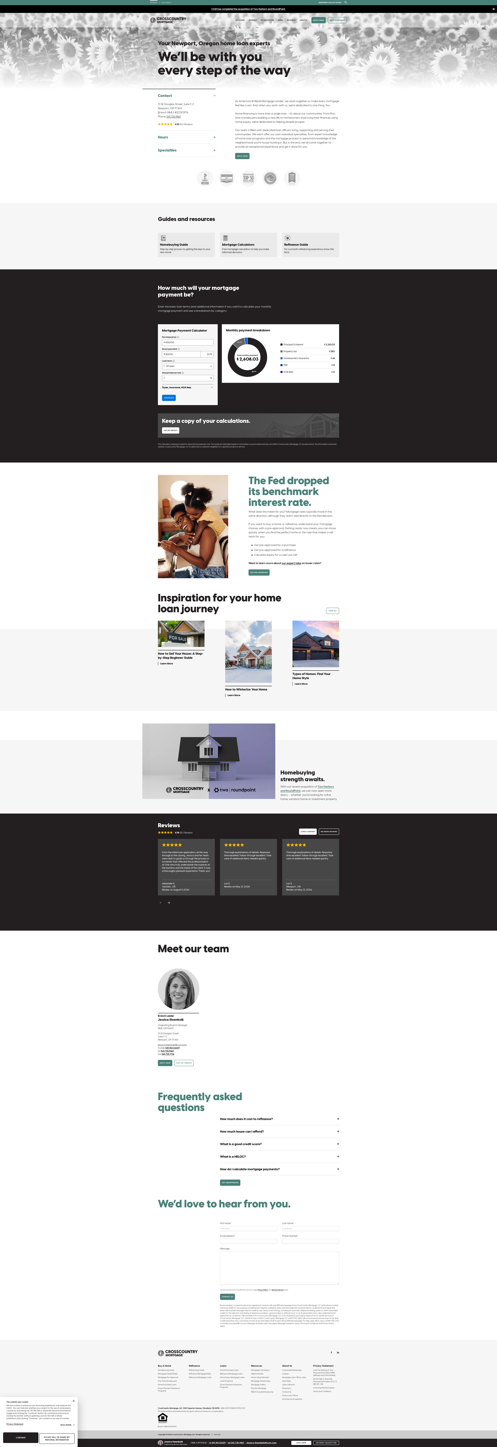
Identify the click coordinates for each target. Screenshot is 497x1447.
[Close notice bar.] (493, 9)
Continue (21, 1438)
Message (224, 1248)
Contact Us (286, 1392)
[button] (186, 95)
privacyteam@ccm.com (237, 1323)
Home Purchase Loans (167, 1385)
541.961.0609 (172, 1048)
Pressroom (286, 1388)
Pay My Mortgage (258, 1388)
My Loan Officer (267, 20)
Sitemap (217, 1434)
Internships (286, 1381)
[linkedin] (338, 1352)
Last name (288, 1223)
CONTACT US (227, 1297)
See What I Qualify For (326, 1443)
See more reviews (329, 832)
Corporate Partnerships (292, 1370)
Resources (291, 20)
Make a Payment (337, 20)
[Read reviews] (165, 124)
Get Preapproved (230, 1183)
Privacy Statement (14, 1424)
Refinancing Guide (196, 1370)
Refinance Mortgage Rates (200, 1374)
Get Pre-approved (259, 572)
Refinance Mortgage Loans (200, 1377)
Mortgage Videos (258, 1385)
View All (333, 611)
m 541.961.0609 (217, 1443)
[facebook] (332, 1352)
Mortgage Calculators (260, 1370)
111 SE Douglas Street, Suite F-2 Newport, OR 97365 (176, 106)
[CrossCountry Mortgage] (168, 20)
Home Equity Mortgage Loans (232, 1377)
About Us (303, 20)
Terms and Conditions (322, 1391)
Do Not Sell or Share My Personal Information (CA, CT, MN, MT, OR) (325, 1381)
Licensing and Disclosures (323, 1388)
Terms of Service (278, 1290)
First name (226, 1223)
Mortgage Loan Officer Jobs (294, 1377)
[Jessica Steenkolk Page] (178, 989)
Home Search (166, 2)
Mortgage (153, 2)
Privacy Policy (263, 1290)
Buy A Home (240, 20)
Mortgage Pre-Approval (168, 1377)
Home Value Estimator (260, 1377)
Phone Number (290, 1235)
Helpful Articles (257, 1374)
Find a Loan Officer (290, 1395)
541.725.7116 (168, 1054)
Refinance (253, 20)
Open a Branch (288, 1385)
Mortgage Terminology (260, 1381)
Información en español (292, 1399)
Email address (227, 1235)
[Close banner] (74, 1401)
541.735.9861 (173, 116)
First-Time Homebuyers (167, 1381)
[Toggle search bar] (345, 2)
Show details (65, 1425)
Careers (285, 1374)
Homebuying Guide (166, 1370)
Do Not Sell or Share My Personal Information (57, 1438)
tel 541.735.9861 (236, 1443)
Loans (280, 20)
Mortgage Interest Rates (168, 1374)
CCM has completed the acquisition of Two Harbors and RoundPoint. (248, 9)
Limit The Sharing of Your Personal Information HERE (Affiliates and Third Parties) (324, 1372)
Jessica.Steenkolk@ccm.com (172, 1044)
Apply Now (318, 20)
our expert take (291, 563)
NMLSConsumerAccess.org (262, 1392)
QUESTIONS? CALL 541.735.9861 (330, 2)
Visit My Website (184, 1063)
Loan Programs (226, 1381)
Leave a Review (308, 832)
